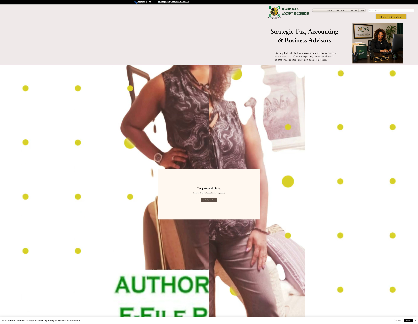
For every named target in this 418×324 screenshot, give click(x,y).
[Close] (415, 320)
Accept (408, 320)
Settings (398, 320)
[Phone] (135, 2)
